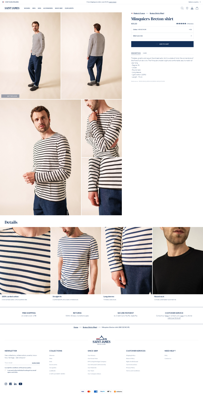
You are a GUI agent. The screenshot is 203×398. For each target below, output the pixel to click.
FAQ (167, 316)
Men (50, 358)
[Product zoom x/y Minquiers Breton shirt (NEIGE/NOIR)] (30, 55)
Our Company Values (94, 374)
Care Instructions (131, 364)
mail (181, 316)
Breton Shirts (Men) (157, 13)
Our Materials (92, 368)
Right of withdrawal (132, 361)
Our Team (91, 371)
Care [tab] (145, 53)
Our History (91, 355)
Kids (50, 361)
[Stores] (187, 8)
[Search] (182, 8)
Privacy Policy (130, 368)
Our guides (52, 368)
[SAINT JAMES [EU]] (12, 8)
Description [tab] (136, 53)
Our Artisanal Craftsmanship (97, 364)
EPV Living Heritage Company (97, 361)
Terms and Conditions (133, 371)
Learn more (112, 2)
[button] (195, 2)
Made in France (139, 13)
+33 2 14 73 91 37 (174, 318)
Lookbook (52, 371)
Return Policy (130, 358)
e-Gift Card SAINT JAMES (57, 374)
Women (52, 355)
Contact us (168, 358)
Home (76, 327)
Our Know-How (93, 358)
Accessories (53, 364)
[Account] (192, 8)
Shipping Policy (130, 355)
